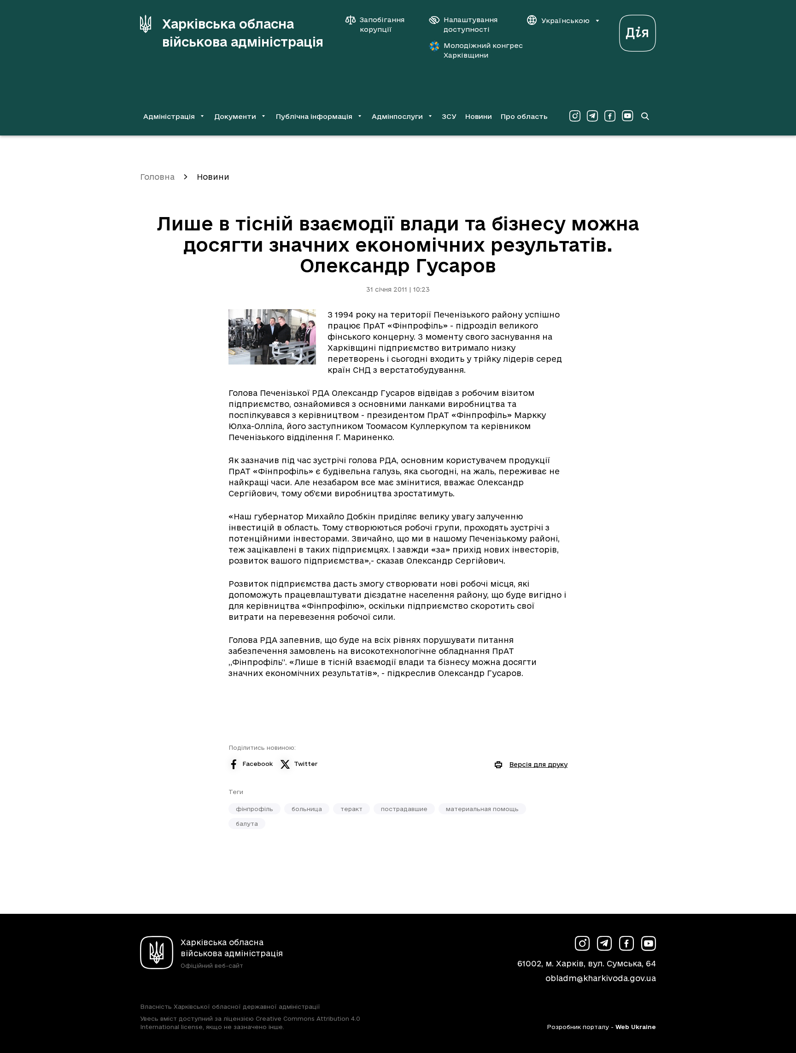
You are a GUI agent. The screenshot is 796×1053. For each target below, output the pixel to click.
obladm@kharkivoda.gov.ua (600, 978)
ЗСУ (449, 116)
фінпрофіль (254, 809)
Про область (524, 116)
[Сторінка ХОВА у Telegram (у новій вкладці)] (592, 116)
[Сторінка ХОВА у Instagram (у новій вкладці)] (574, 116)
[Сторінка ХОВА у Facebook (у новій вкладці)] (609, 116)
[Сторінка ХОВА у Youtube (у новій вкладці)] (627, 116)
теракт (351, 809)
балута (247, 823)
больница (307, 809)
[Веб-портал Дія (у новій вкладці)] (637, 30)
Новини (478, 116)
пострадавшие (404, 809)
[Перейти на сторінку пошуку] (644, 116)
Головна (157, 176)
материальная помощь (482, 809)
